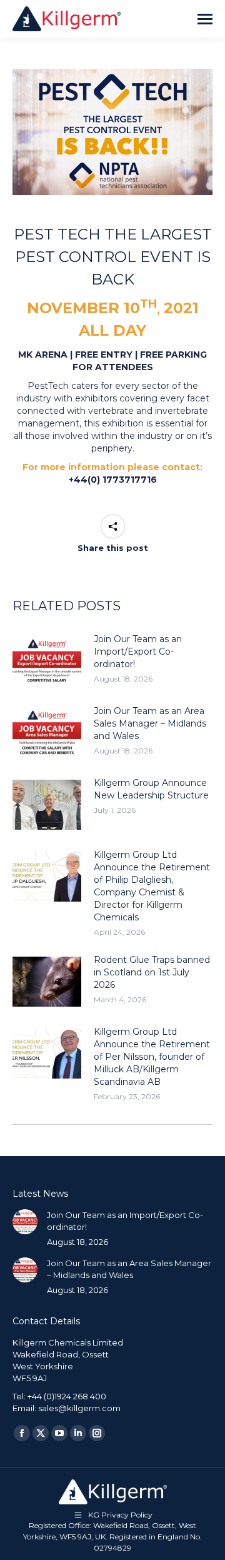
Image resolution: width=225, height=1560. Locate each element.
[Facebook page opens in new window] (22, 1433)
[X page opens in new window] (40, 1433)
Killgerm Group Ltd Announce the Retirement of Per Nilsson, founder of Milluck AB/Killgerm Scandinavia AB (152, 1056)
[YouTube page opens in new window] (59, 1433)
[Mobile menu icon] (205, 19)
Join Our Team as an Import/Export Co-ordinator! (138, 651)
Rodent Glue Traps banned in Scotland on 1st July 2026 (152, 972)
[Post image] (46, 661)
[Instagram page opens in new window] (97, 1433)
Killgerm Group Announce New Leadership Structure (151, 789)
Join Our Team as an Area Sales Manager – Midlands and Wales (150, 723)
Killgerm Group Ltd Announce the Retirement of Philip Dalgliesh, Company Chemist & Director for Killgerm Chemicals (152, 886)
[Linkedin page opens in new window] (78, 1433)
